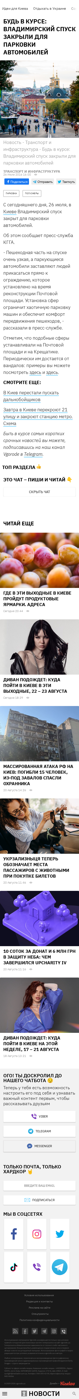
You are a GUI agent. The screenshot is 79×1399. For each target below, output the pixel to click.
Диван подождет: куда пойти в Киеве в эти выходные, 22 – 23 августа (35, 685)
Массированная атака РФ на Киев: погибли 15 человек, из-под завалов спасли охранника (38, 775)
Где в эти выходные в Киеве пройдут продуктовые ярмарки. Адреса (37, 598)
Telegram (33, 454)
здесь (35, 372)
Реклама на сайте (39, 1307)
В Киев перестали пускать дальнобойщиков (31, 395)
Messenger (43, 1146)
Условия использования (39, 1295)
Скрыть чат (39, 492)
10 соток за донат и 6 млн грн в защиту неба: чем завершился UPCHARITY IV (39, 957)
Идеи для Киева (15, 8)
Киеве (9, 211)
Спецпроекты (40, 1313)
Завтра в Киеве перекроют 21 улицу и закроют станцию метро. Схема (38, 416)
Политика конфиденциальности (39, 1320)
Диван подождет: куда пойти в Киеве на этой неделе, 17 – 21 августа (31, 1043)
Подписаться (43, 1200)
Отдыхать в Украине (49, 8)
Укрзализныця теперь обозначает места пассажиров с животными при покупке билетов (36, 867)
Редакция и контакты (39, 1301)
